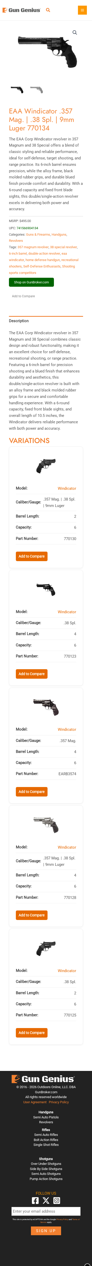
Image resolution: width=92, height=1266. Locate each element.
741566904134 (27, 228)
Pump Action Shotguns (46, 1179)
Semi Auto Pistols (46, 1117)
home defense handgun (43, 260)
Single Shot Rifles (46, 1145)
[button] (48, 10)
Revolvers (16, 241)
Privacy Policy (59, 1102)
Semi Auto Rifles (46, 1135)
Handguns (59, 234)
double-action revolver (44, 253)
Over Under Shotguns (46, 1164)
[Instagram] (57, 1200)
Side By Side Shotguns (46, 1169)
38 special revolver (63, 247)
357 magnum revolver (33, 247)
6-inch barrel (18, 253)
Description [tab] (19, 321)
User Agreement (35, 1102)
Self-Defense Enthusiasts (42, 266)
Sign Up (46, 1231)
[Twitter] (46, 1200)
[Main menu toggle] (82, 10)
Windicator (67, 488)
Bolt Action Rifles (46, 1140)
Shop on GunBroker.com (31, 282)
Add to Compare (23, 296)
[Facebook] (35, 1200)
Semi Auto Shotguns (46, 1174)
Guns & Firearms (38, 234)
